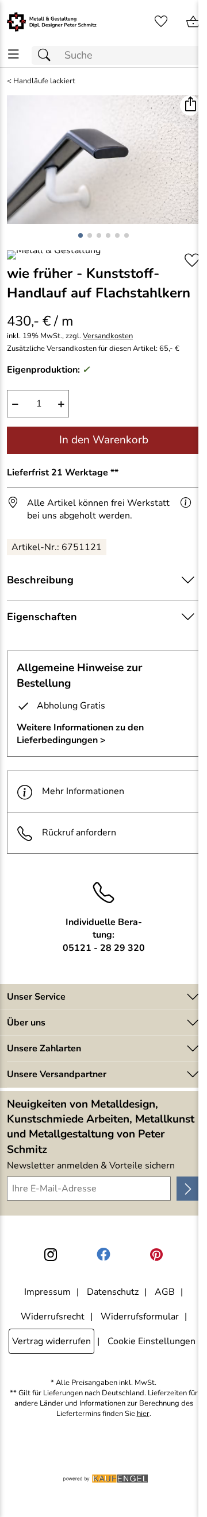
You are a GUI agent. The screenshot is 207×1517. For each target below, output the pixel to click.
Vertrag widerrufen (51, 1341)
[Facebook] (103, 1254)
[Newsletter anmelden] (188, 1189)
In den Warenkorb (103, 439)
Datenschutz (113, 1292)
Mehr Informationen (83, 791)
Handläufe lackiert (44, 81)
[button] (190, 105)
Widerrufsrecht (53, 1316)
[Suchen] (47, 55)
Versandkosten (108, 336)
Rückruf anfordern (79, 832)
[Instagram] (50, 1254)
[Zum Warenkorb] (193, 22)
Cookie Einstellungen (151, 1341)
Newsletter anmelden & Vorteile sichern (91, 1165)
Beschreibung (40, 580)
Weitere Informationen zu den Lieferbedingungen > (80, 733)
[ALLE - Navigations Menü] (13, 54)
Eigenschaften (42, 617)
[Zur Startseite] (52, 22)
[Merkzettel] (161, 22)
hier (143, 1414)
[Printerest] (156, 1254)
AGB (165, 1292)
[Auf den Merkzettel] (192, 260)
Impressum (47, 1292)
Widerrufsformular (140, 1316)
